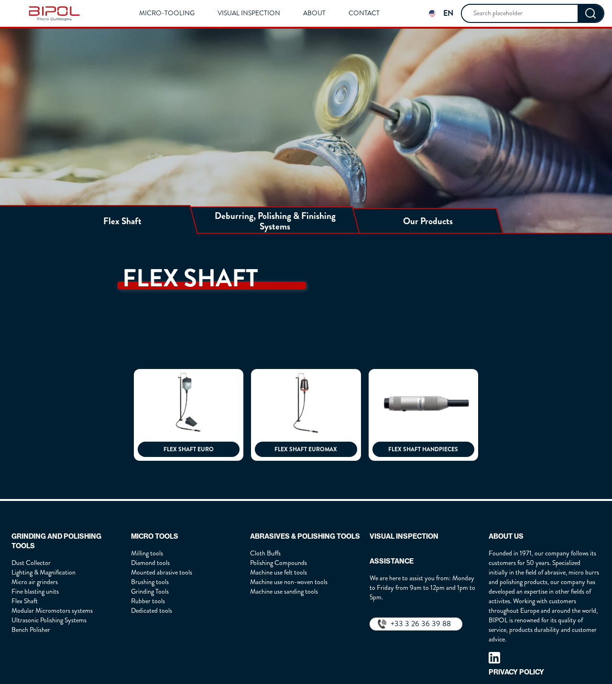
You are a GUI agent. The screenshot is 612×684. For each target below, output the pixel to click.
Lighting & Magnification (43, 572)
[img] (54, 13)
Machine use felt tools (278, 572)
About (314, 13)
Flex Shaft (24, 601)
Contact (364, 13)
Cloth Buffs (265, 553)
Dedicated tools (151, 610)
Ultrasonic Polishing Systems (49, 620)
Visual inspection (249, 13)
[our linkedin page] (494, 657)
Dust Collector (31, 562)
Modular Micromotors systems (52, 610)
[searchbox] (520, 13)
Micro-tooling (167, 13)
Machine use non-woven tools (289, 581)
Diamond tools (150, 562)
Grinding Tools (150, 591)
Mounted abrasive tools (161, 572)
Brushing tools (150, 581)
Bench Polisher (30, 629)
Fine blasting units (35, 591)
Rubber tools (148, 601)
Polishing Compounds (278, 562)
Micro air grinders (34, 581)
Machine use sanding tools (284, 591)
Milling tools (147, 553)
